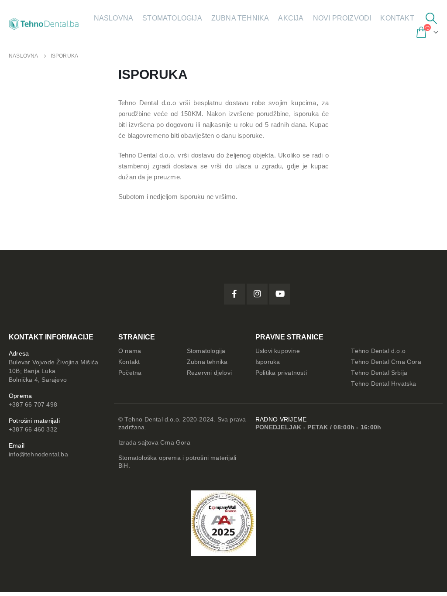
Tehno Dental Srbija (379, 373)
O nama (129, 351)
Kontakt (397, 18)
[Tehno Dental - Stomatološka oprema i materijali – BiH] (44, 23)
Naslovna (114, 18)
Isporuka (267, 362)
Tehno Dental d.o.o (378, 351)
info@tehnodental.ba (38, 454)
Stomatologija (172, 18)
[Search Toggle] (431, 18)
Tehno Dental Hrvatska (383, 383)
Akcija (290, 18)
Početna (129, 373)
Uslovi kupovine (277, 351)
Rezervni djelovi (209, 373)
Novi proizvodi (342, 18)
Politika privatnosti (281, 373)
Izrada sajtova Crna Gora (154, 442)
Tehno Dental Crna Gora (386, 362)
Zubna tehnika (240, 18)
